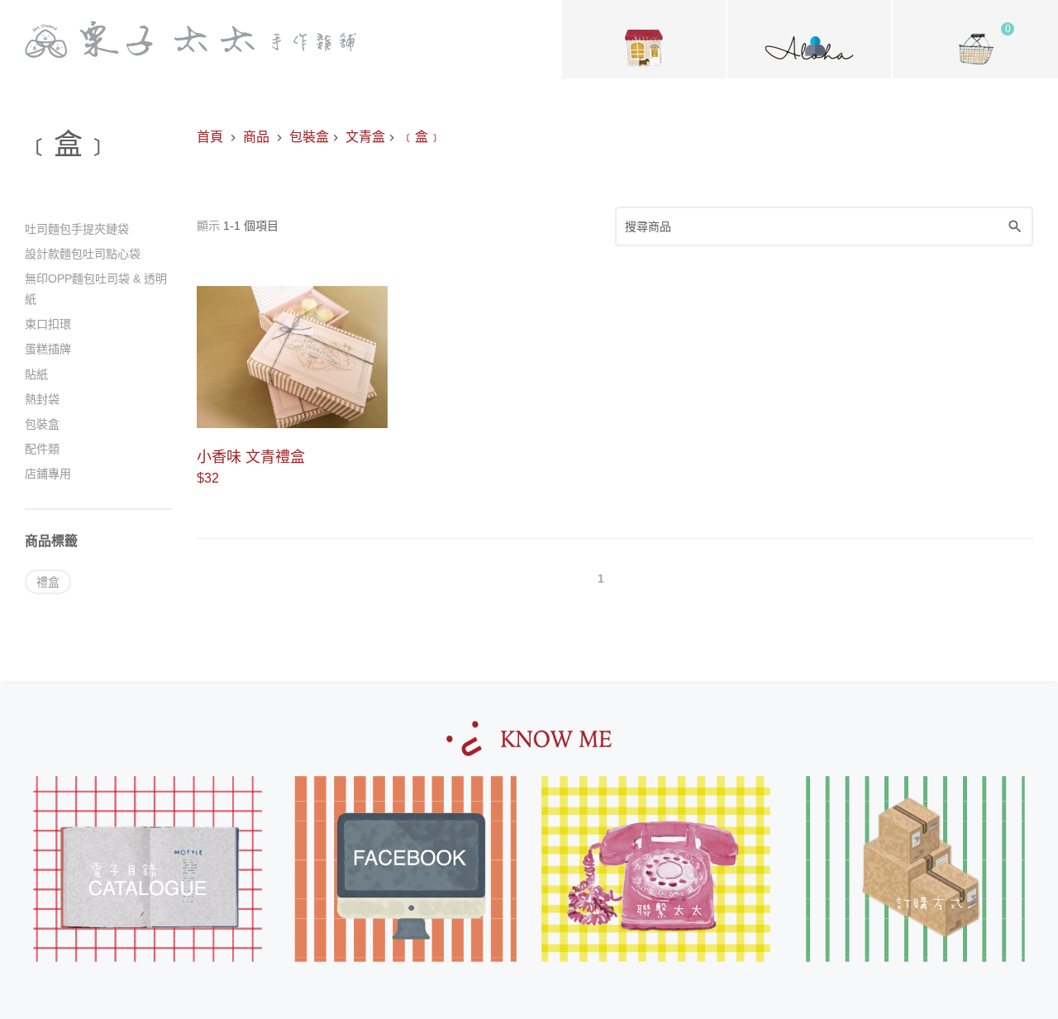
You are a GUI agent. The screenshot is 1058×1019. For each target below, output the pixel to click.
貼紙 (36, 374)
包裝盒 (309, 137)
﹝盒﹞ (421, 137)
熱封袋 (42, 399)
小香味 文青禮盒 (251, 456)
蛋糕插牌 (48, 348)
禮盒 (48, 581)
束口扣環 (48, 324)
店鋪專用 (48, 473)
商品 (256, 137)
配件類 (42, 448)
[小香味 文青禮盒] (292, 357)
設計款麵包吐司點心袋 (83, 253)
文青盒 (365, 137)
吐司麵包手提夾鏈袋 (77, 229)
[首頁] (190, 39)
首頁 (210, 137)
